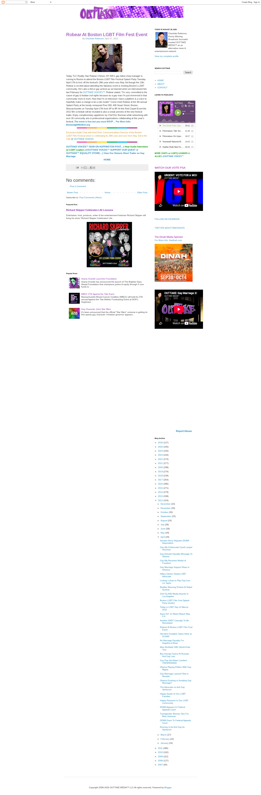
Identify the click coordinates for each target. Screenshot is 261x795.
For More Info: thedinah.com (168, 240)
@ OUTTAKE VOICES (82, 139)
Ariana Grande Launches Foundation (99, 279)
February (165, 739)
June (163, 528)
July (163, 524)
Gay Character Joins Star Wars (96, 309)
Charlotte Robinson (94, 38)
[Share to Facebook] (91, 167)
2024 (160, 451)
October (165, 512)
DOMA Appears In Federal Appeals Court (172, 708)
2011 (160, 748)
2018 (160, 475)
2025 (160, 447)
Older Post (142, 192)
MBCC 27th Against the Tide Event (97, 294)
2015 (160, 488)
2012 (160, 500)
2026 (160, 442)
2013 (160, 496)
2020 (160, 467)
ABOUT (161, 84)
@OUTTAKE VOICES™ (97, 150)
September (166, 516)
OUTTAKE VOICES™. (94, 92)
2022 (160, 459)
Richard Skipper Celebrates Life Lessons (89, 210)
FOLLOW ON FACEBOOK (167, 219)
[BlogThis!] (85, 167)
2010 (160, 752)
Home (107, 192)
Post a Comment (78, 186)
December (166, 504)
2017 (160, 479)
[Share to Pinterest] (93, 167)
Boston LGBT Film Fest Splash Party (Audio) (174, 601)
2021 (160, 463)
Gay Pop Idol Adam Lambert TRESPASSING (173, 661)
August (164, 520)
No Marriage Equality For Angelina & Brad (172, 641)
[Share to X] (88, 167)
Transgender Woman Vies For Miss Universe (174, 715)
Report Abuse (184, 431)
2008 (160, 760)
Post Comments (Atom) (90, 197)
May (163, 533)
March (164, 735)
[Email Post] (77, 167)
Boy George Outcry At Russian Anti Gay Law (174, 655)
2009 (160, 756)
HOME (160, 80)
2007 (160, 764)
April (163, 537)
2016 (160, 484)
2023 (160, 455)
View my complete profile (167, 56)
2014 (160, 492)
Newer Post (72, 192)
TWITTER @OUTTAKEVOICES (170, 228)
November (166, 508)
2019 (160, 471)
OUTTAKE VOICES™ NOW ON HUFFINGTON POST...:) (95, 146)
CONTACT (162, 87)
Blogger (168, 787)
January (165, 743)
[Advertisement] (173, 379)
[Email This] (82, 167)
